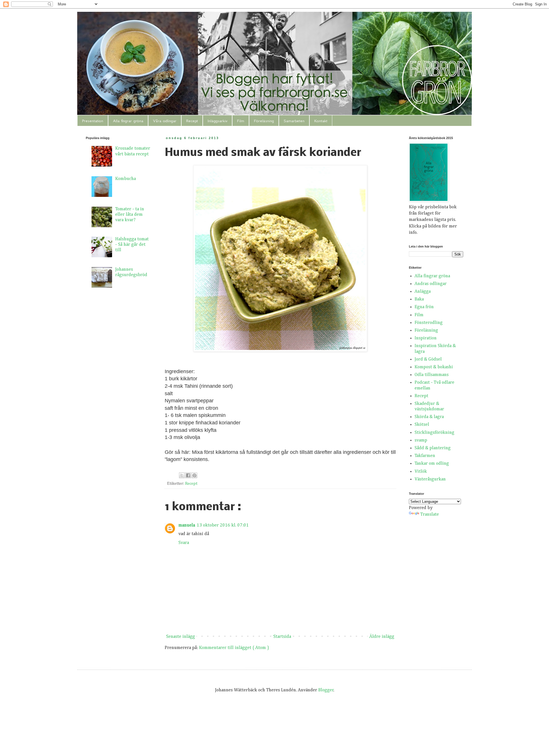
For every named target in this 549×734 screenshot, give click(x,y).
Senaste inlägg (180, 636)
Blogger (326, 690)
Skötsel (422, 424)
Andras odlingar (431, 284)
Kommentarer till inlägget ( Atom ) (234, 648)
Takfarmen (425, 456)
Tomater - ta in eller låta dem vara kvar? (129, 214)
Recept (192, 120)
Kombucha (125, 179)
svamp (421, 440)
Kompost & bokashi (434, 367)
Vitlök (421, 471)
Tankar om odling (432, 463)
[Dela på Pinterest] (194, 475)
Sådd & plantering (433, 448)
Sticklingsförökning (434, 432)
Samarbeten (294, 120)
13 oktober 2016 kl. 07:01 (223, 525)
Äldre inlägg (381, 636)
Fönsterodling (429, 322)
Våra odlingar (164, 120)
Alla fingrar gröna (128, 120)
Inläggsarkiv (217, 120)
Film (240, 120)
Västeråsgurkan (430, 479)
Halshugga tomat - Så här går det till (132, 244)
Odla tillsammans (432, 375)
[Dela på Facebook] (188, 475)
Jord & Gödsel (428, 359)
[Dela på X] (182, 475)
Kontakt (320, 120)
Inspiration (426, 338)
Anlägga (423, 291)
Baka (419, 299)
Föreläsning (264, 120)
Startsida (282, 636)
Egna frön (424, 307)
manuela (186, 525)
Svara (183, 543)
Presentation (92, 120)
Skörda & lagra (429, 417)
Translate (429, 514)
